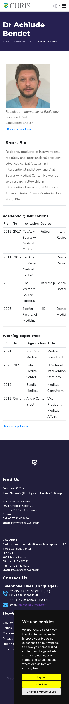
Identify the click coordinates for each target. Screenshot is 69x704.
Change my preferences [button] (41, 691)
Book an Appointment (19, 129)
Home (6, 41)
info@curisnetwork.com (32, 605)
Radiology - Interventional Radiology (32, 112)
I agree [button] (41, 677)
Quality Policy (12, 622)
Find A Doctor (22, 41)
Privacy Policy (12, 638)
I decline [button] (41, 684)
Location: (12, 117)
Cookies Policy (13, 633)
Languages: (14, 123)
